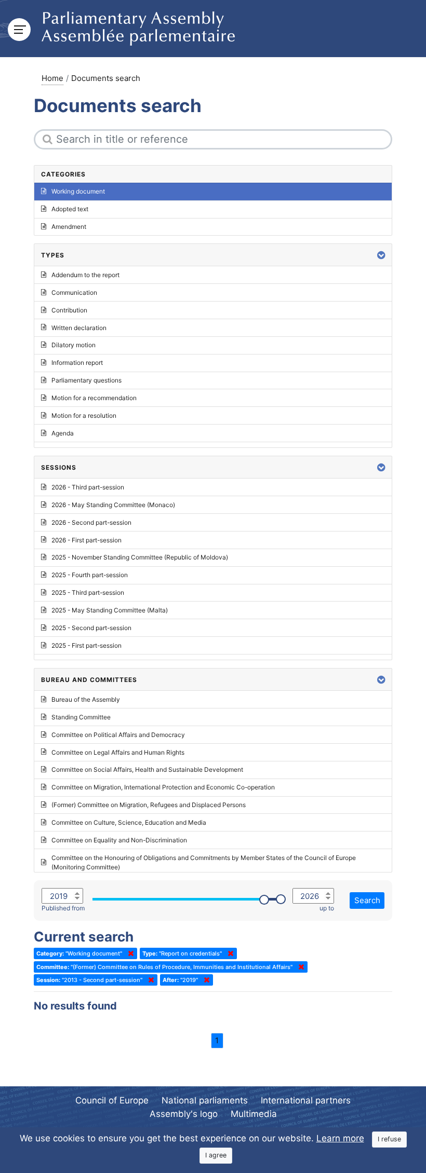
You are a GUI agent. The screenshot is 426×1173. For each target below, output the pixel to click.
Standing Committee (81, 717)
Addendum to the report (85, 275)
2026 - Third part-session (87, 487)
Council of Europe (112, 1100)
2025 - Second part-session (91, 628)
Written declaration (78, 328)
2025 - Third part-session (87, 592)
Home (52, 78)
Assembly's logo (184, 1114)
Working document (78, 191)
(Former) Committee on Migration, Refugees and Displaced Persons (148, 805)
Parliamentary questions (86, 380)
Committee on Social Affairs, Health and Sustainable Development (147, 769)
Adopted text (69, 209)
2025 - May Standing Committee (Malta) (109, 610)
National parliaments (205, 1100)
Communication (74, 292)
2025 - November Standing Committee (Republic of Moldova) (139, 557)
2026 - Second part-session (91, 522)
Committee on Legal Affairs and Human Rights (117, 752)
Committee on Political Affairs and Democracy (118, 735)
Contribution (69, 310)
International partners (306, 1100)
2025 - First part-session (86, 645)
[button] (381, 255)
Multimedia (254, 1114)
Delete (129, 953)
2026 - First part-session (86, 540)
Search (367, 900)
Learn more (340, 1138)
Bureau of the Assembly (85, 699)
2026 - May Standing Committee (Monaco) (113, 505)
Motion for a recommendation (94, 398)
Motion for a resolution (83, 415)
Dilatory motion (73, 345)
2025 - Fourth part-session (89, 575)
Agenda (62, 433)
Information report (77, 362)
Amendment (68, 226)
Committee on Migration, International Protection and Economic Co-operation (163, 787)
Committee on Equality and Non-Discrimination (119, 840)
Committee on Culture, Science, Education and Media (128, 822)
